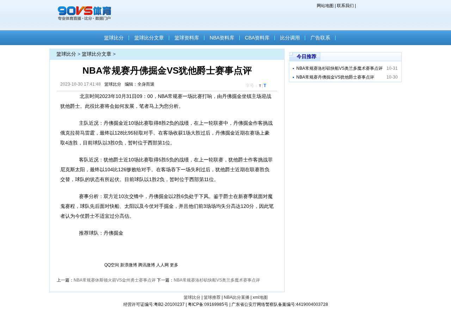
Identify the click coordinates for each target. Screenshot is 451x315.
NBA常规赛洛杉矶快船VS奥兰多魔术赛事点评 (217, 280)
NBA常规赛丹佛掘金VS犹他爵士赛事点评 (335, 77)
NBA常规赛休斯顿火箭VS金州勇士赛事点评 (115, 280)
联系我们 (345, 5)
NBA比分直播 (236, 297)
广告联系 (320, 38)
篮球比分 (114, 38)
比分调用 (290, 38)
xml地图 (260, 297)
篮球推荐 (212, 297)
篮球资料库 (186, 38)
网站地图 (325, 5)
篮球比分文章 (149, 38)
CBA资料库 (257, 38)
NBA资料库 (222, 38)
